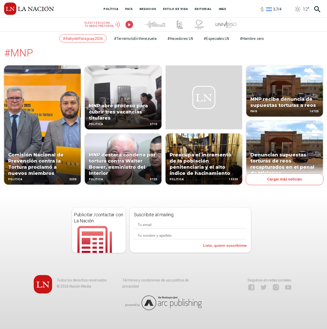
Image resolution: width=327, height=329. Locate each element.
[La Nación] (29, 9)
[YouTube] (288, 287)
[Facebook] (251, 287)
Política (15, 179)
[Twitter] (264, 287)
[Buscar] (317, 9)
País (253, 111)
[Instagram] (276, 287)
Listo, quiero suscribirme (225, 245)
